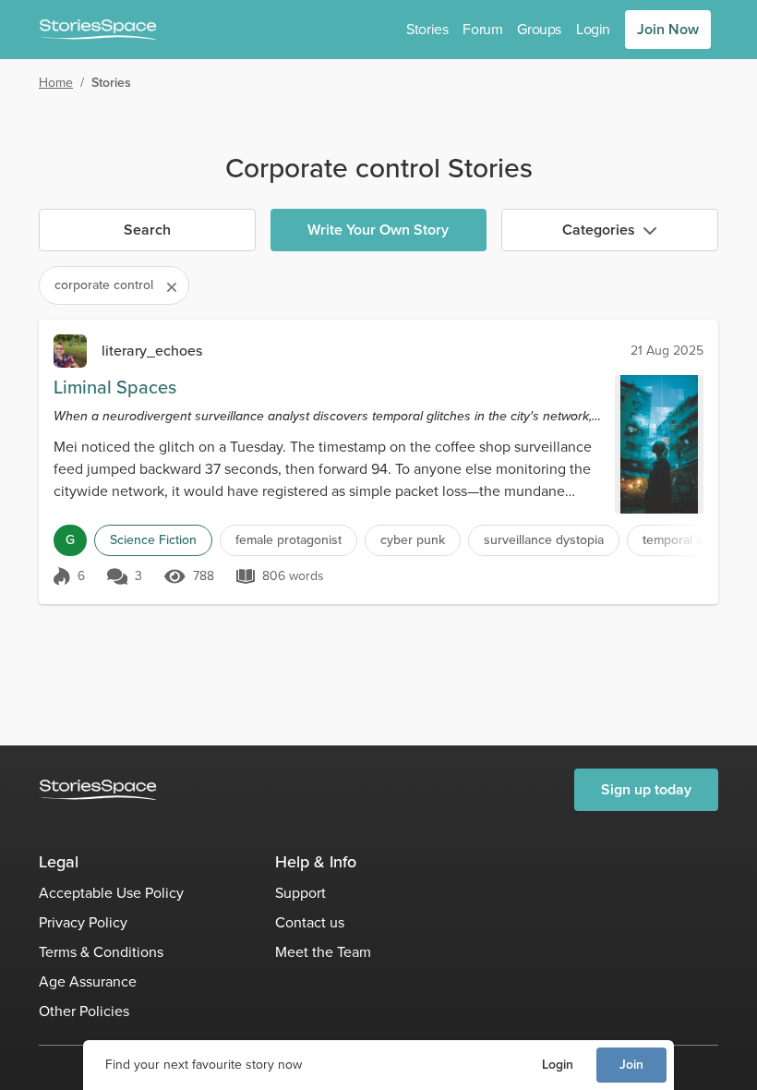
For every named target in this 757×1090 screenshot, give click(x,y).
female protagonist (288, 540)
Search (147, 229)
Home (56, 82)
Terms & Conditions (101, 952)
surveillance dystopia (544, 540)
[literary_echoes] (70, 351)
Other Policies (84, 1011)
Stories (427, 29)
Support (300, 892)
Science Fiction (153, 540)
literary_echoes (152, 350)
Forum (482, 29)
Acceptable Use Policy (111, 892)
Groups (539, 29)
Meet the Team (323, 952)
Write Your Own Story (378, 229)
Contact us (309, 922)
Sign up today (646, 789)
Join (631, 1064)
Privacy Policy (83, 922)
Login (557, 1064)
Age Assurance (88, 981)
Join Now (668, 29)
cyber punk (412, 540)
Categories (598, 229)
